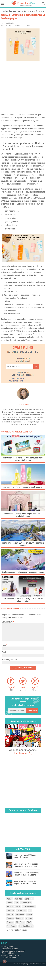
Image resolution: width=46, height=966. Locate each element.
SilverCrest (20, 922)
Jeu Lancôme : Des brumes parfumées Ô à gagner (23, 487)
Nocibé (29, 914)
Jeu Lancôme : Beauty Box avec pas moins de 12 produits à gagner (23, 514)
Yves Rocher (11, 926)
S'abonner (32, 711)
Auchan (10, 899)
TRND (29, 922)
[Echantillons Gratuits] (23, 5)
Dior (16, 903)
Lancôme (10, 910)
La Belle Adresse (29, 907)
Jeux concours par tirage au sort (34, 11)
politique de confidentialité (12, 617)
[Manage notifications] (4, 961)
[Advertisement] (23, 87)
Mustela (10, 914)
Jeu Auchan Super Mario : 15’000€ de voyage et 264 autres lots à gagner (23, 459)
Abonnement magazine (23, 751)
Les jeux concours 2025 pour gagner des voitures (25, 856)
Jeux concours (18, 11)
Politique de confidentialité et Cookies (35, 964)
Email (4, 652)
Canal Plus (29, 899)
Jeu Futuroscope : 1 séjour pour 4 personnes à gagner (23, 572)
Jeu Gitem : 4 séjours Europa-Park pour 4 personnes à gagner (23, 544)
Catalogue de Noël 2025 (11, 955)
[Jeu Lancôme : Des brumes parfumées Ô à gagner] (23, 484)
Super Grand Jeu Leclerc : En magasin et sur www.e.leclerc (25, 882)
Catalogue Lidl (7, 946)
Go (36, 366)
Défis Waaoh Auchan (10, 949)
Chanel (9, 903)
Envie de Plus (26, 903)
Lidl (30, 910)
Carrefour (18, 899)
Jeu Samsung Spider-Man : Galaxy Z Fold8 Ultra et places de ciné (23, 600)
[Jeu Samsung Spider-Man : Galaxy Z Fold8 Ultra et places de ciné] (23, 596)
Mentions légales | (18, 964)
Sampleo (29, 918)
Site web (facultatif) (9, 659)
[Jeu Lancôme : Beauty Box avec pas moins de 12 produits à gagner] (23, 511)
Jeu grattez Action (9, 958)
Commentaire (8, 622)
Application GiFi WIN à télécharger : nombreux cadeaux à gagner (27, 874)
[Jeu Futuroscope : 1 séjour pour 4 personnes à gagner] (23, 569)
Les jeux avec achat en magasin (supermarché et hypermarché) (26, 865)
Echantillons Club (6, 11)
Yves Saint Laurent (26, 926)
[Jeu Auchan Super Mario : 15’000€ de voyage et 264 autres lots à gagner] (23, 455)
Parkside (19, 918)
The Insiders (21, 910)
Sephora (10, 922)
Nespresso (20, 914)
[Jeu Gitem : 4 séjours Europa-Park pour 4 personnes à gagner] (23, 540)
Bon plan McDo (8, 953)
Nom (4, 645)
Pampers (10, 918)
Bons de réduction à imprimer (13, 951)
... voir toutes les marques (17, 930)
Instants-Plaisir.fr (13, 907)
